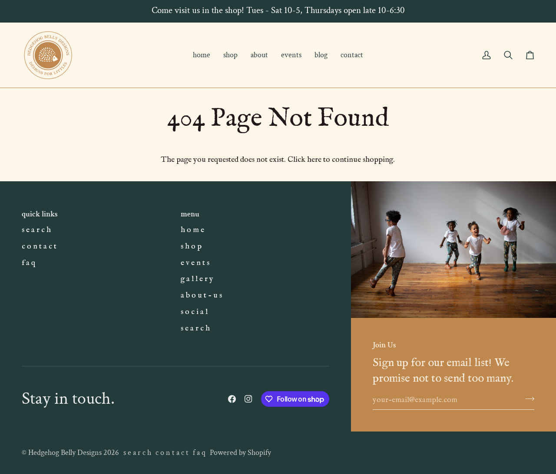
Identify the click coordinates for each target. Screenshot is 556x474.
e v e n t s (195, 263)
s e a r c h (36, 230)
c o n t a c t (39, 246)
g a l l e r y (197, 279)
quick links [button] (40, 214)
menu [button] (190, 214)
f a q (28, 263)
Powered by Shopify (240, 453)
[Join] (527, 398)
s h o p (191, 246)
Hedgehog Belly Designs (65, 453)
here (314, 159)
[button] (230, 55)
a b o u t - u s (201, 295)
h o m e (192, 230)
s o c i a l (194, 312)
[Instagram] (248, 399)
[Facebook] (232, 399)
